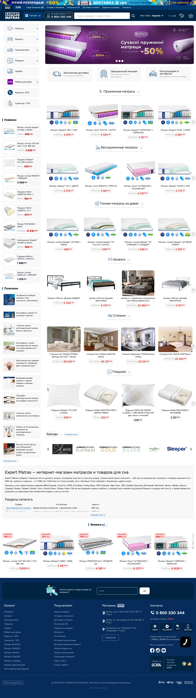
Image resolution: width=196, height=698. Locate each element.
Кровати (19, 39)
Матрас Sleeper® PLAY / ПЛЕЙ (175, 130)
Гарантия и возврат (111, 7)
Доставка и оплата (91, 7)
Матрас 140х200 (12, 656)
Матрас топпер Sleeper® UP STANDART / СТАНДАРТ (138, 243)
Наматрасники (22, 50)
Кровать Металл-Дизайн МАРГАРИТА (175, 299)
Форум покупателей (64, 652)
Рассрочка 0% (73, 7)
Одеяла (18, 71)
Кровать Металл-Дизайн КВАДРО (64, 298)
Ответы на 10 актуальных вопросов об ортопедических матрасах (27, 431)
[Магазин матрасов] (7, 7)
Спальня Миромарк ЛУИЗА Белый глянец (138, 355)
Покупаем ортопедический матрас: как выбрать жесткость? (27, 398)
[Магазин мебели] (18, 7)
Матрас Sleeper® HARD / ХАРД (57, 561)
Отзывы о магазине (55, 7)
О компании (60, 636)
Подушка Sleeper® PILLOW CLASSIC (25, 160)
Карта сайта (60, 660)
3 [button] (122, 61)
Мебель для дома (23, 82)
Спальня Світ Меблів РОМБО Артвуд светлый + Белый (64, 355)
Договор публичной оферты (67, 644)
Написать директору (13, 683)
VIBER (155, 630)
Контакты (127, 7)
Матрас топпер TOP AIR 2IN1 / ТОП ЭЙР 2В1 (28, 144)
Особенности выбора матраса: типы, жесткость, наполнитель (27, 298)
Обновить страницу (98, 688)
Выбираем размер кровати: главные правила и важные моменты (24, 382)
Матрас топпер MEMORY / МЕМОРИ (28, 177)
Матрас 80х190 (11, 652)
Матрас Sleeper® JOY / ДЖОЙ (63, 186)
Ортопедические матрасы (18, 508)
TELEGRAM (167, 630)
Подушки (19, 60)
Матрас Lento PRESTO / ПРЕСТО (101, 186)
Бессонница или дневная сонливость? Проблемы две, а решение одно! (27, 363)
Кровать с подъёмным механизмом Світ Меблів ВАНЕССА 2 (138, 299)
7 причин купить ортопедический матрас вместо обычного (27, 328)
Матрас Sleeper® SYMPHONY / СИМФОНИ (138, 131)
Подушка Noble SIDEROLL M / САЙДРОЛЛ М (24, 209)
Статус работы (61, 664)
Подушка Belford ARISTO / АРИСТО (25, 257)
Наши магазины (35, 7)
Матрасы (19, 28)
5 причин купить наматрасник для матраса (27, 414)
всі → (105, 524)
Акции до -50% (22, 92)
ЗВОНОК (188, 630)
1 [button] (117, 61)
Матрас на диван (12, 660)
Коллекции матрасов (64, 656)
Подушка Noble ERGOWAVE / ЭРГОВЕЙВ (175, 411)
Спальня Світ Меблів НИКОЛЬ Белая (101, 355)
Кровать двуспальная (14, 664)
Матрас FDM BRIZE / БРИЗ (26, 225)
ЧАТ (177, 629)
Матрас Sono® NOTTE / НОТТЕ (101, 130)
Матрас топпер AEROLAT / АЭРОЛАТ (27, 273)
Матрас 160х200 (12, 644)
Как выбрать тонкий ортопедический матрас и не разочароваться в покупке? (27, 347)
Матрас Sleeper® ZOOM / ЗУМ (175, 186)
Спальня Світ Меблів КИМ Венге (175, 354)
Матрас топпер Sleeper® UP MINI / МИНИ (28, 128)
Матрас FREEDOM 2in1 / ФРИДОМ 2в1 (95, 562)
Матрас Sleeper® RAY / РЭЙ (64, 130)
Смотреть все (10, 461)
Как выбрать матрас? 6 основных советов (26, 314)
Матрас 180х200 (12, 648)
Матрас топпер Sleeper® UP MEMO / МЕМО (175, 243)
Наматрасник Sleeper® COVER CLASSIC (27, 241)
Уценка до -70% (22, 103)
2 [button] (120, 61)
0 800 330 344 (61, 17)
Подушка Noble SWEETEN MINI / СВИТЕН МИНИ (25, 193)
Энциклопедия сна (63, 648)
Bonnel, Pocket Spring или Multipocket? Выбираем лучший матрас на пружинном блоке (26, 449)
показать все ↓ (98, 514)
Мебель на (156, 661)
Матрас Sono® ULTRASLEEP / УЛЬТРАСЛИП (138, 187)
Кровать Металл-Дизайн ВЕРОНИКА (101, 299)
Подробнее (110, 637)
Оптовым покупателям (65, 640)
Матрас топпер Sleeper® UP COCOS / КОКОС (101, 243)
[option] (119, 44)
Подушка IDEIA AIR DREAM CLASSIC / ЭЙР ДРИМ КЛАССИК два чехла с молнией (138, 413)
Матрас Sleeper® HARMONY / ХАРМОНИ (172, 562)
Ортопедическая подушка (16, 669)
